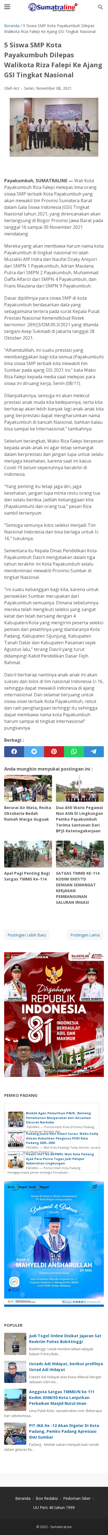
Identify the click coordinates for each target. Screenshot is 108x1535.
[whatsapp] (74, 751)
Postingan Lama (85, 935)
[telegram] (94, 751)
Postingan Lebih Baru (26, 935)
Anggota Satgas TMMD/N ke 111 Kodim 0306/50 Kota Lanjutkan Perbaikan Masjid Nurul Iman (61, 1397)
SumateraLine (61, 1526)
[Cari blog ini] (100, 7)
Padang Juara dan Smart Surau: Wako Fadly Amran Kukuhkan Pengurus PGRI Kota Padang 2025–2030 (62, 1138)
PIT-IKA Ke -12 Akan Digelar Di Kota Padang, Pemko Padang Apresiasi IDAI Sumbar (64, 1431)
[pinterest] (54, 751)
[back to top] (96, 1522)
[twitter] (34, 751)
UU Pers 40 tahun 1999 (54, 1507)
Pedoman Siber (77, 1498)
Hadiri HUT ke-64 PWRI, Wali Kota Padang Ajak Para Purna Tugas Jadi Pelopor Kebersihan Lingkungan (60, 1158)
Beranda (22, 1498)
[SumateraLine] (54, 7)
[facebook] (14, 751)
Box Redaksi (47, 1498)
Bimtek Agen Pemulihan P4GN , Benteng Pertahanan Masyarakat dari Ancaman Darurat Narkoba (58, 1117)
